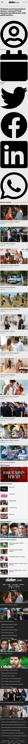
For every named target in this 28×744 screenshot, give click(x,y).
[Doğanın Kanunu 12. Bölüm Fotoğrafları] (14, 212)
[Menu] (2, 2)
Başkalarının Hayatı (6, 484)
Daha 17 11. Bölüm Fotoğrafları (7, 331)
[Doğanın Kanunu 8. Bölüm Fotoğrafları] (14, 387)
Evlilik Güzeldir (12, 500)
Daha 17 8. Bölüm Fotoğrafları (7, 462)
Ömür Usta (11, 514)
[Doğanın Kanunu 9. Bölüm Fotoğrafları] (14, 343)
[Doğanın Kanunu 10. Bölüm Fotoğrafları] (14, 300)
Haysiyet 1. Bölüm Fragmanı (7, 687)
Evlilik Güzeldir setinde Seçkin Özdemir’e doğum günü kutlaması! (12, 719)
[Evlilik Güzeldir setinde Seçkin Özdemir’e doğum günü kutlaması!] (14, 711)
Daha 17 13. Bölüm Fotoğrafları (7, 243)
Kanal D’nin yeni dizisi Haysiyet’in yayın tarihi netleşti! (12, 733)
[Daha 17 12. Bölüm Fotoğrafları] (14, 278)
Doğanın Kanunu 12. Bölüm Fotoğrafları (10, 222)
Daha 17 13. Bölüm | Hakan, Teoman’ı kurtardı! (10, 681)
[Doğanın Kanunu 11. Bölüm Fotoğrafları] (14, 256)
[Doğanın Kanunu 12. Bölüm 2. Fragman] (4, 551)
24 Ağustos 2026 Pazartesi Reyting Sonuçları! (10, 730)
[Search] (26, 2)
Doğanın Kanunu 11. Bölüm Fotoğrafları (9, 265)
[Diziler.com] (14, 2)
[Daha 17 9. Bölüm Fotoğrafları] (14, 409)
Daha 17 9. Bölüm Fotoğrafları (7, 418)
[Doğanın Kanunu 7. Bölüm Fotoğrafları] (14, 431)
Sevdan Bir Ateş (13, 507)
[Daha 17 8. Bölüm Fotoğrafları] (14, 453)
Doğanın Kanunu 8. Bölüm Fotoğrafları (9, 396)
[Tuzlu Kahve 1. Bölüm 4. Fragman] (4, 558)
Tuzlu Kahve (12, 494)
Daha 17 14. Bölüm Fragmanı (8, 540)
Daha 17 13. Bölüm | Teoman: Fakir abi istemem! (11, 678)
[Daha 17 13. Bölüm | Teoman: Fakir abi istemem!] (4, 565)
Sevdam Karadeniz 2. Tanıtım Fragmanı (9, 670)
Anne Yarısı (11, 487)
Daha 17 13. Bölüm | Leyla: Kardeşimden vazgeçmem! (12, 684)
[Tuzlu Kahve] (4, 495)
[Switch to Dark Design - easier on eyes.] (24, 2)
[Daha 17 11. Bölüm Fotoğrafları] (14, 322)
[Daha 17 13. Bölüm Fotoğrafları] (14, 234)
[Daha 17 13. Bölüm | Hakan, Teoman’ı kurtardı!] (4, 572)
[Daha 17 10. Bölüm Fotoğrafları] (14, 365)
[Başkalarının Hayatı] (14, 474)
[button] (14, 98)
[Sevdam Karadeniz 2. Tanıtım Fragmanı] (4, 544)
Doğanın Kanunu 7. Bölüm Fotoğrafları (9, 440)
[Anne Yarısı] (4, 489)
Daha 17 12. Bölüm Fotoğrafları (7, 287)
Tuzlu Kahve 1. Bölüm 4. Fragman (17, 556)
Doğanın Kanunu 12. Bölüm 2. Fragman (9, 673)
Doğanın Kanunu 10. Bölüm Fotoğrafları (10, 309)
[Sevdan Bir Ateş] (4, 509)
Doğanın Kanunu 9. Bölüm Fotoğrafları (9, 353)
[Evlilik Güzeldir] (4, 502)
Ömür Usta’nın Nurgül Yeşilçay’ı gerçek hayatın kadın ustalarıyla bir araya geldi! (12, 703)
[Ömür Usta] (4, 516)
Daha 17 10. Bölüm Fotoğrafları (7, 375)
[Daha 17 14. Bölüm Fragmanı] (14, 530)
